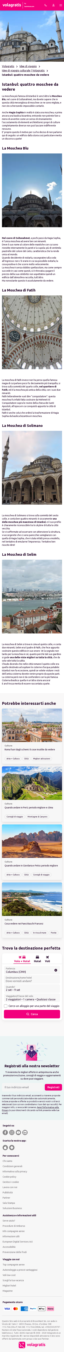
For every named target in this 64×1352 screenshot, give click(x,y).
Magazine (8, 1291)
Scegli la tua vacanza (13, 1280)
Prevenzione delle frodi (15, 1252)
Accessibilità (9, 1247)
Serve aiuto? (9, 1220)
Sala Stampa (9, 1203)
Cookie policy (9, 1176)
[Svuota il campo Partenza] (55, 970)
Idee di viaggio (28, 66)
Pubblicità (8, 1192)
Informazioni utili (11, 1236)
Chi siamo (7, 1161)
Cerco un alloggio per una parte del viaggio (34, 1005)
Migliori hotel (9, 1285)
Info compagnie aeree (14, 1231)
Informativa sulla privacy (15, 1171)
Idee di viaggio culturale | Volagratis (23, 70)
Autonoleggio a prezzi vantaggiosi (20, 1270)
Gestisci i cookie (11, 1182)
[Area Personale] (53, 5)
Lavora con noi (10, 1187)
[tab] (22, 959)
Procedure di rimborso (14, 1226)
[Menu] (60, 5)
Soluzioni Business (12, 1208)
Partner (6, 1197)
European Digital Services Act (18, 1241)
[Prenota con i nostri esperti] (46, 5)
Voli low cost (9, 1275)
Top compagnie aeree (14, 1264)
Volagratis (8, 66)
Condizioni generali (12, 1166)
